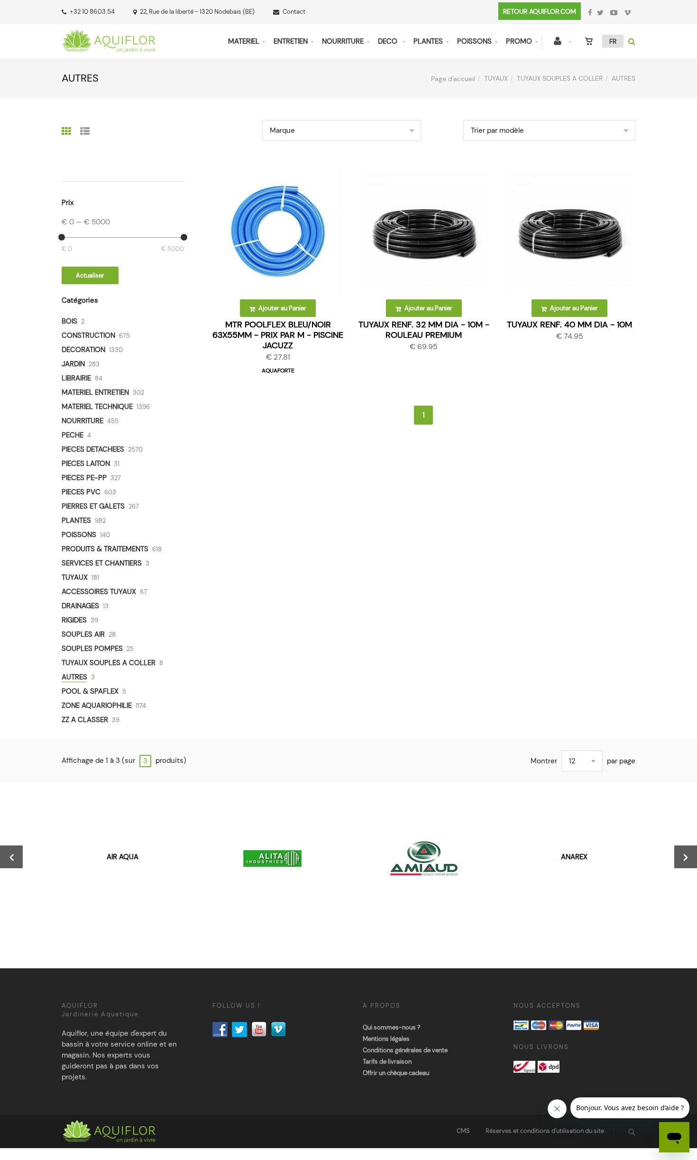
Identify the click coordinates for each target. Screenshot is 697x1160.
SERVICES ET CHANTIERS (102, 563)
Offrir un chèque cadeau (396, 1073)
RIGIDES (74, 620)
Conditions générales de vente (405, 1050)
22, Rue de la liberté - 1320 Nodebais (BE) (197, 12)
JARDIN (73, 364)
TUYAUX (496, 78)
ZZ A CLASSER (85, 719)
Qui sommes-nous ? (392, 1027)
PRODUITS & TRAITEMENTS (105, 549)
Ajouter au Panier (281, 308)
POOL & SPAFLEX (90, 691)
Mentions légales (386, 1039)
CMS (463, 1131)
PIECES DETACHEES (93, 449)
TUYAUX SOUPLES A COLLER (560, 78)
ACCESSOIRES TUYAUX (99, 591)
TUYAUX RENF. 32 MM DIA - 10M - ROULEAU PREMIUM (423, 330)
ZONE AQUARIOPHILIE (97, 705)
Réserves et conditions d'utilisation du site (545, 1131)
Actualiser (90, 275)
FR (612, 41)
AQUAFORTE (278, 370)
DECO (388, 41)
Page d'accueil (453, 78)
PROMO (519, 41)
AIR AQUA (122, 857)
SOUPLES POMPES (92, 648)
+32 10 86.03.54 (92, 12)
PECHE (72, 435)
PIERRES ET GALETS (93, 506)
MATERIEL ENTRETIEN (95, 392)
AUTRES (74, 677)
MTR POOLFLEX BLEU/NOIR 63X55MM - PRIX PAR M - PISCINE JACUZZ (277, 335)
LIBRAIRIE (76, 378)
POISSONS (474, 41)
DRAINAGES (80, 606)
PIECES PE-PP (84, 478)
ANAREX (574, 857)
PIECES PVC (81, 492)
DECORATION (83, 349)
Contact (294, 12)
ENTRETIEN (291, 41)
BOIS (69, 321)
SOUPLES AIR (83, 634)
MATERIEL (243, 41)
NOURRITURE (343, 41)
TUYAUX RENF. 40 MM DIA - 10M (569, 324)
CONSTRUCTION (88, 335)
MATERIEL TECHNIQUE (97, 406)
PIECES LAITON (86, 463)
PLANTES (428, 41)
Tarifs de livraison (387, 1062)
